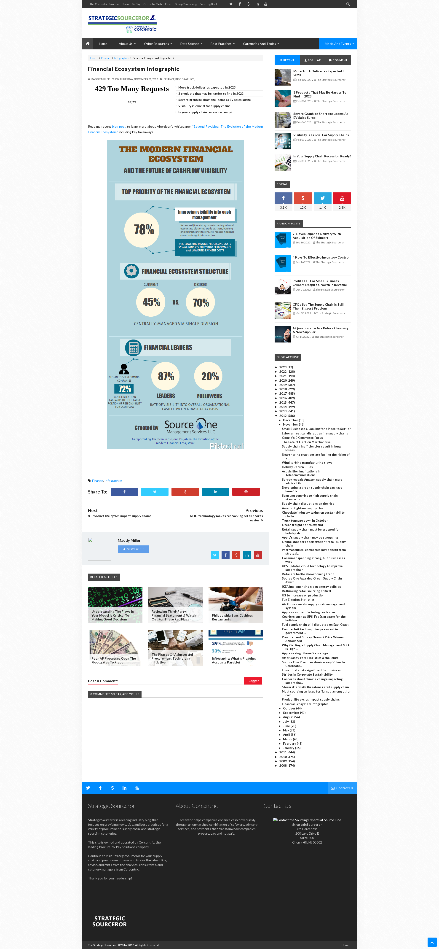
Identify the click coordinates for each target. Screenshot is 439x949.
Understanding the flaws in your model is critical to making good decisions (112, 615)
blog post (119, 126)
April (287, 734)
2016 (283, 398)
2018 (283, 389)
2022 (283, 371)
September (291, 712)
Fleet (168, 4)
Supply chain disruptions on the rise (308, 503)
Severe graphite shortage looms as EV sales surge (214, 100)
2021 (283, 376)
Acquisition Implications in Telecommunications (301, 473)
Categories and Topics (259, 44)
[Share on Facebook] (124, 492)
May (286, 730)
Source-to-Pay (131, 4)
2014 (283, 407)
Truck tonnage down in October (305, 520)
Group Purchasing (186, 4)
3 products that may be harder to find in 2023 (211, 93)
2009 (283, 761)
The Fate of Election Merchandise (306, 442)
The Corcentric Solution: (104, 4)
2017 (283, 393)
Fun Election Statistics (298, 599)
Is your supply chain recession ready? (205, 112)
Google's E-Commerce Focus (302, 437)
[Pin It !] (246, 492)
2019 (283, 385)
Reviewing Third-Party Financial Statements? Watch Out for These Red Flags (174, 615)
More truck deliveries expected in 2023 (207, 87)
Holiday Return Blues (297, 467)
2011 (283, 752)
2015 (283, 402)
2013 (283, 411)
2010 (283, 757)
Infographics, (185, 79)
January (289, 748)
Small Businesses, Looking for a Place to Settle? (316, 429)
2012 (283, 416)
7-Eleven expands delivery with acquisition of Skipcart (317, 236)
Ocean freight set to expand (302, 525)
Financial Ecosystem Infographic (133, 68)
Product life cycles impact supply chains (311, 699)
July (286, 721)
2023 (283, 367)
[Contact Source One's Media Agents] (307, 820)
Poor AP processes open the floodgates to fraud (113, 660)
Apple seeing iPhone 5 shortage (305, 653)
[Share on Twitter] (155, 492)
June (287, 726)
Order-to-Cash (152, 4)
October (289, 708)
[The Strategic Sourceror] (122, 23)
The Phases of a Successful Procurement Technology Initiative (172, 658)
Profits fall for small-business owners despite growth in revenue (320, 283)
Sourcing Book (208, 4)
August (288, 717)
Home (94, 58)
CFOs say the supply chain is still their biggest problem (318, 306)
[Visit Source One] (185, 492)
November (291, 424)
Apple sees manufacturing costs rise (308, 612)
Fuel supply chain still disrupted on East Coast (315, 624)
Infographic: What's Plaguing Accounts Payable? (234, 660)
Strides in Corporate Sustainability (307, 674)
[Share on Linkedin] (215, 492)
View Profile (135, 548)
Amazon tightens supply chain (303, 508)
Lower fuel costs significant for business (311, 670)
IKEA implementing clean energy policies (311, 586)
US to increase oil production (303, 595)
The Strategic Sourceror (102, 945)
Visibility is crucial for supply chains (204, 106)
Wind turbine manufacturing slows (307, 462)
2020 (283, 380)
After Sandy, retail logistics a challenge (310, 658)
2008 (283, 765)
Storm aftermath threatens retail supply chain (315, 687)
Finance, (169, 79)
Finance (106, 58)
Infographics (121, 58)
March (288, 739)
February (290, 743)
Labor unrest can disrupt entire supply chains (315, 433)
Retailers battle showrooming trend (308, 574)
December (291, 420)
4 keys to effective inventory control (321, 257)
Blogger (253, 681)
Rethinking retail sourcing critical (306, 591)
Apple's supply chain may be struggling (310, 537)
